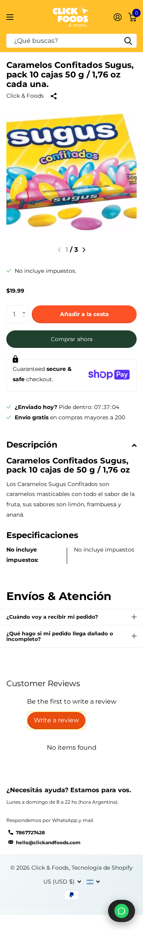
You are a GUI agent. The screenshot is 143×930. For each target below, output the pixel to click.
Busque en (128, 41)
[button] (84, 250)
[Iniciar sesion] (117, 17)
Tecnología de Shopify (102, 867)
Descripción (32, 445)
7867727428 (30, 832)
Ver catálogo (10, 17)
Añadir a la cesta (84, 314)
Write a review (56, 720)
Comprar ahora (72, 339)
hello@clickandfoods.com (48, 842)
